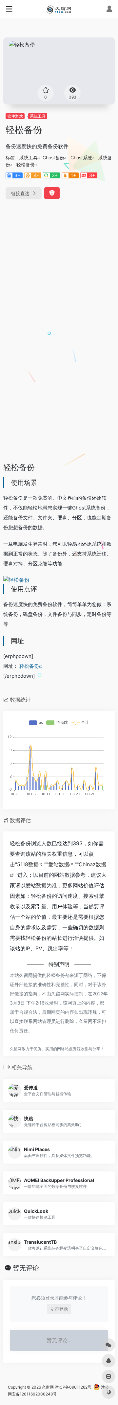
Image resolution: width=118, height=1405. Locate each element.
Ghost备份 (53, 157)
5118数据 (28, 864)
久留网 (48, 1387)
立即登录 (59, 1309)
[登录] (109, 9)
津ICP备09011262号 (73, 1387)
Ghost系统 (81, 157)
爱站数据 (58, 864)
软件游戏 (15, 116)
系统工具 (38, 116)
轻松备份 (25, 164)
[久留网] (59, 9)
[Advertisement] (59, 270)
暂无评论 (26, 1268)
